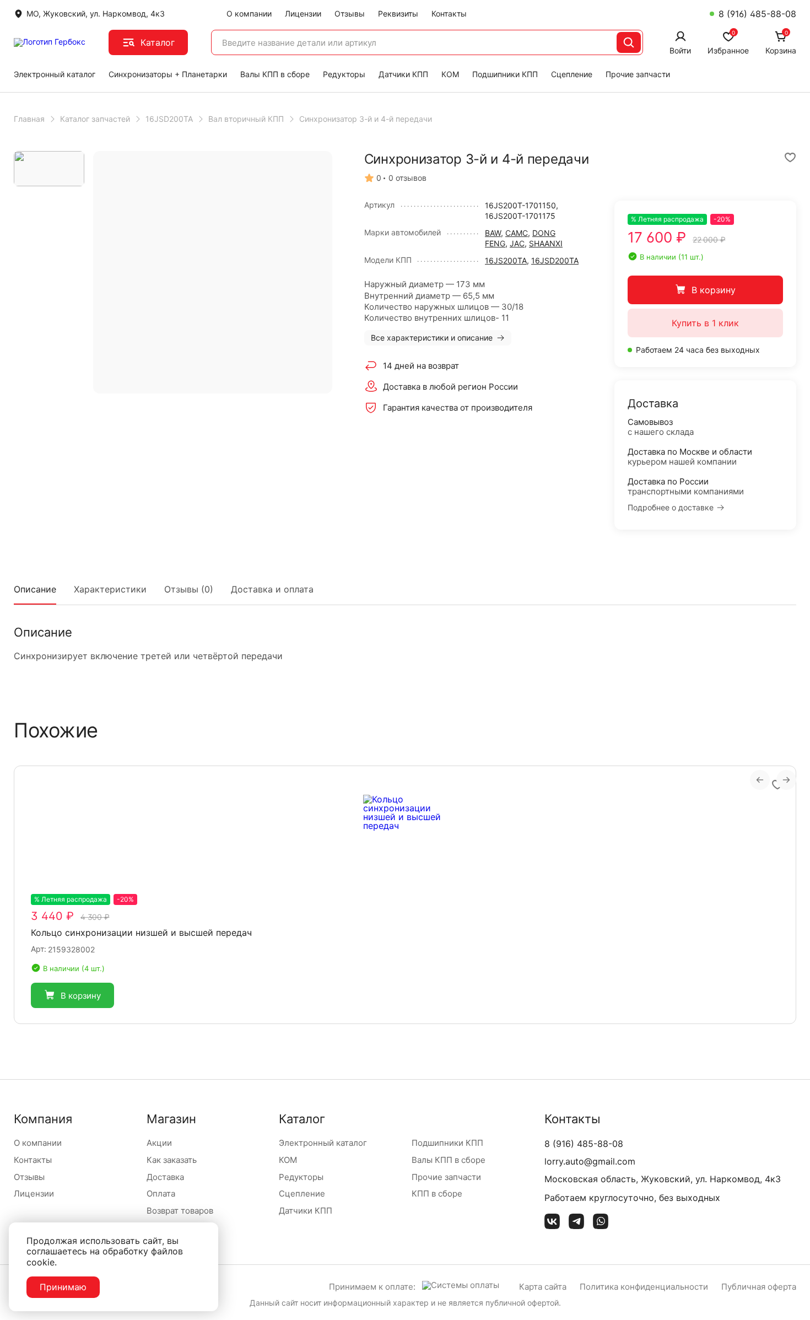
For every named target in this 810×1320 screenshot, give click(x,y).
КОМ (450, 74)
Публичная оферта (758, 1286)
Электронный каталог (54, 74)
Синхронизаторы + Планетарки (168, 74)
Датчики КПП (403, 74)
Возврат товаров (180, 1210)
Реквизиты (398, 13)
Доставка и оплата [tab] (272, 589)
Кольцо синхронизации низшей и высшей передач (141, 932)
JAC (517, 243)
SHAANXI (546, 243)
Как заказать (172, 1160)
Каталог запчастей (95, 118)
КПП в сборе (437, 1193)
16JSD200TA (169, 118)
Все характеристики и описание (432, 337)
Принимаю (63, 1286)
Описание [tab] (35, 589)
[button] (72, 995)
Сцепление (571, 74)
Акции (159, 1143)
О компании (249, 13)
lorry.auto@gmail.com (589, 1161)
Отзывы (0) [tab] (188, 589)
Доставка (165, 1177)
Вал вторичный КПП (246, 118)
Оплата (161, 1193)
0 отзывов (407, 178)
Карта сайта (542, 1286)
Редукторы (344, 74)
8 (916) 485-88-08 (757, 13)
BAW (493, 233)
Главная (29, 118)
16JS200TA (506, 260)
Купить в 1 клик (705, 322)
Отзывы (349, 13)
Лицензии (303, 13)
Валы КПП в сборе (275, 74)
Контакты (449, 13)
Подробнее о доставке (671, 507)
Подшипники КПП (505, 74)
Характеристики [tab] (110, 589)
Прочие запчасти (638, 74)
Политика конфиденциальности (644, 1286)
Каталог (158, 42)
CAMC (516, 233)
